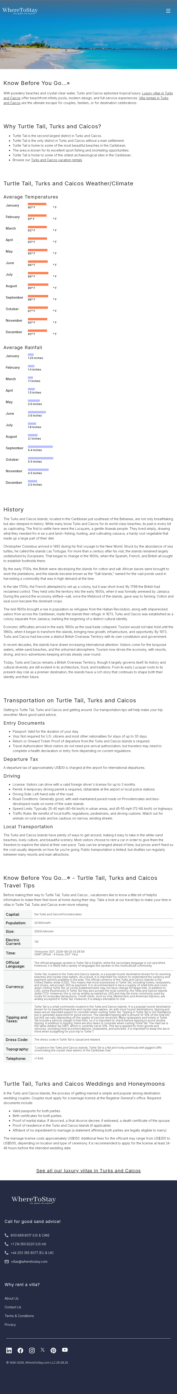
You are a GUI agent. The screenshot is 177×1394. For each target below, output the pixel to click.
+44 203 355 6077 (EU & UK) (32, 1253)
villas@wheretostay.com (29, 1261)
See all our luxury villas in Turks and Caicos (88, 1170)
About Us (11, 1298)
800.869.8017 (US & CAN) (30, 1235)
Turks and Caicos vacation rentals (56, 160)
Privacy (10, 1325)
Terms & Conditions (19, 1316)
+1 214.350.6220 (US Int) (28, 1244)
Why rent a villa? (22, 1284)
